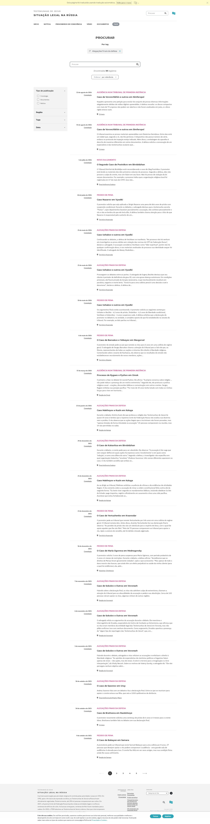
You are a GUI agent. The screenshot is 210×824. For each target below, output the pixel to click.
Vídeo (89, 24)
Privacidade (122, 797)
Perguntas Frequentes (130, 794)
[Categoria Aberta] (171, 793)
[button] (144, 773)
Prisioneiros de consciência (69, 24)
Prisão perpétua (132, 797)
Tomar (155, 816)
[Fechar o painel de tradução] (207, 2)
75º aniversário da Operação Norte (132, 809)
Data (38, 127)
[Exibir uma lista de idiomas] (136, 3)
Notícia (47, 24)
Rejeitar (168, 816)
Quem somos (122, 795)
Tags (116, 24)
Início (36, 24)
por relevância (103, 77)
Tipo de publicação (44, 91)
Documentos (103, 24)
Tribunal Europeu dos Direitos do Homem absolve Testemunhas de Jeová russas (132, 803)
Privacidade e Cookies (99, 820)
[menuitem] (36, 24)
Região (39, 112)
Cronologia (44, 96)
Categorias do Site (153, 793)
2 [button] (116, 773)
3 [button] (123, 773)
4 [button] (129, 773)
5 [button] (136, 773)
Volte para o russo (124, 3)
